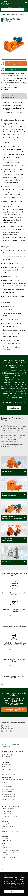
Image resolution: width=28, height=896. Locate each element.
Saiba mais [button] (14, 887)
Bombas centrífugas (6, 14)
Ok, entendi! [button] (14, 891)
